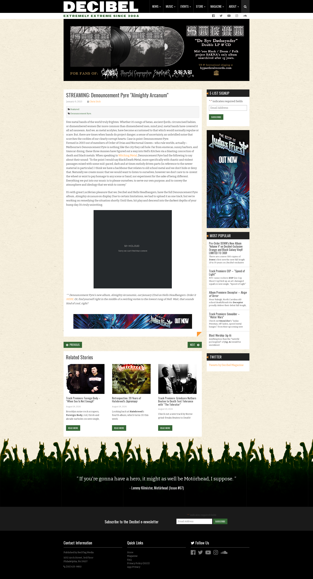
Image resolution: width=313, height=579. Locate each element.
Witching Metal (127, 155)
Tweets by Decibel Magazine (226, 365)
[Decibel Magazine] (101, 6)
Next (193, 345)
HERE (69, 299)
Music (170, 6)
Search (246, 10)
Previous (74, 345)
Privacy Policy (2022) (138, 563)
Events (184, 6)
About (233, 6)
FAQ (129, 559)
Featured (74, 109)
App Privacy (133, 567)
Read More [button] (73, 428)
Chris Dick (95, 101)
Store (200, 6)
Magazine (216, 6)
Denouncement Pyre (80, 113)
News (155, 6)
